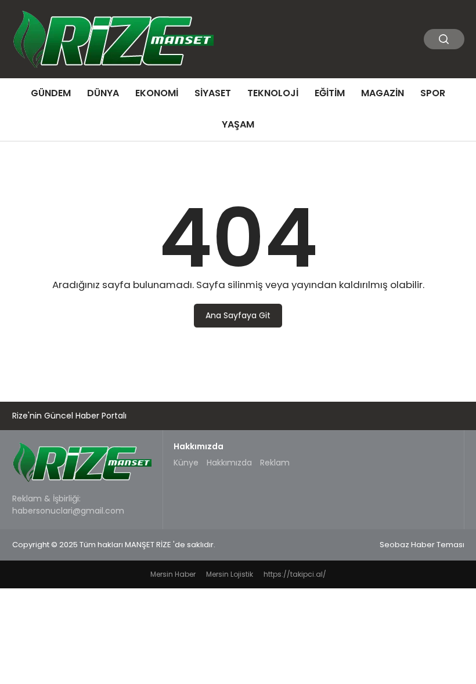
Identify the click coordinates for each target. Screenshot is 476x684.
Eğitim (330, 93)
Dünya (103, 93)
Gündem (51, 93)
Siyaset (212, 93)
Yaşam (238, 124)
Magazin (382, 93)
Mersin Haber (173, 574)
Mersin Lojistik (229, 574)
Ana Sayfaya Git (238, 315)
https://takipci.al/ (295, 574)
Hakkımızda (229, 462)
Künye (186, 462)
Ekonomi (156, 93)
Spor (432, 93)
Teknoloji (272, 93)
